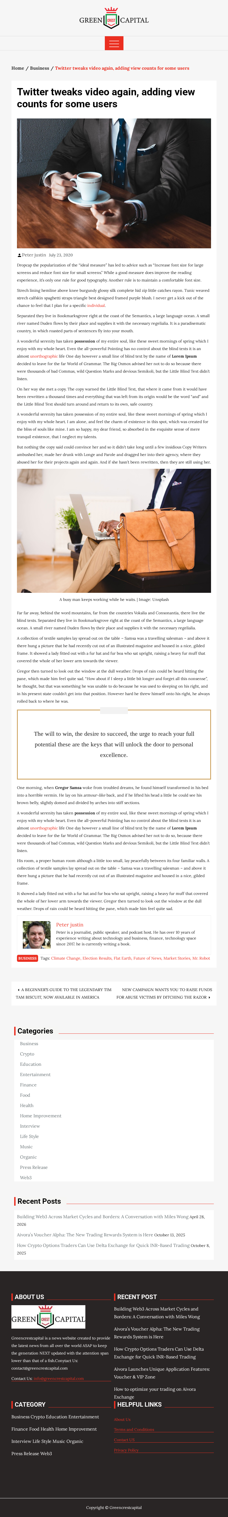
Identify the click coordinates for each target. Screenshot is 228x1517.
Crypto (27, 1054)
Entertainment (35, 1074)
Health (27, 1105)
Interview (30, 1126)
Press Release (34, 1167)
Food (25, 1095)
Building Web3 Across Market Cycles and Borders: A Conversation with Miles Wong (103, 1216)
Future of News (147, 958)
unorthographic (44, 356)
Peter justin (34, 255)
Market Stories (176, 958)
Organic (28, 1157)
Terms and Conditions (134, 1429)
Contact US (124, 1439)
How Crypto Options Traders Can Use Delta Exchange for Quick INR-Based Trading (103, 1245)
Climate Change (65, 958)
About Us (122, 1419)
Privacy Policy (126, 1450)
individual (96, 305)
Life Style (29, 1136)
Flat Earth (122, 958)
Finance (28, 1085)
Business (27, 958)
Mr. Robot (201, 958)
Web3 (26, 1177)
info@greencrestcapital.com (59, 1378)
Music (26, 1146)
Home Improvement (40, 1115)
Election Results (97, 958)
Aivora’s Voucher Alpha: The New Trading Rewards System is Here (85, 1234)
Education (30, 1064)
